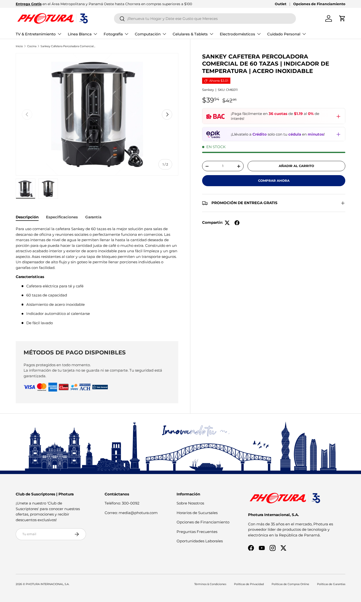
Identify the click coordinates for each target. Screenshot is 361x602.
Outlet (280, 4)
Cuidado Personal (283, 34)
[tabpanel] (97, 277)
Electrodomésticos (237, 34)
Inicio (19, 46)
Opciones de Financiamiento (319, 4)
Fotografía (113, 34)
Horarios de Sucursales (197, 512)
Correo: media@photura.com (131, 512)
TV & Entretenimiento (36, 34)
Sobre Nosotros (190, 503)
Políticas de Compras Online (290, 584)
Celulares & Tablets (190, 34)
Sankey (208, 90)
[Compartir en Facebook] (237, 223)
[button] (342, 18)
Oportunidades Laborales (200, 541)
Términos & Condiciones (210, 584)
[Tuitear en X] (227, 223)
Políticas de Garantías (331, 584)
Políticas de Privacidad (249, 584)
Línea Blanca (80, 34)
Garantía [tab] (93, 217)
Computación (148, 34)
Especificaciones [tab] (62, 217)
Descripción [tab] (27, 217)
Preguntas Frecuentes (197, 531)
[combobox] (205, 18)
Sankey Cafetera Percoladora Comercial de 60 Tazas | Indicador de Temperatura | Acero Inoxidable (68, 46)
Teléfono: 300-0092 (122, 503)
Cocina (31, 46)
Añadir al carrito (296, 166)
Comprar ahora (274, 181)
